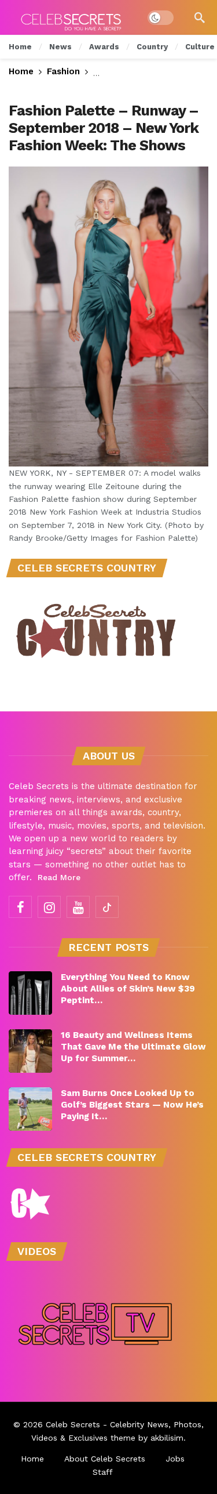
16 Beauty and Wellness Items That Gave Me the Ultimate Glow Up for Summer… (133, 1046)
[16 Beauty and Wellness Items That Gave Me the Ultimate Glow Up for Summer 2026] (30, 1051)
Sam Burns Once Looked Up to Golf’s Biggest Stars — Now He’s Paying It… (132, 1105)
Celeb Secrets (73, 1424)
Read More (59, 877)
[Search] (199, 17)
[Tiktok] (107, 907)
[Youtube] (78, 907)
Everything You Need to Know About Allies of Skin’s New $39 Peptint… (128, 988)
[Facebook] (20, 907)
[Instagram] (49, 907)
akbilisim (166, 1437)
